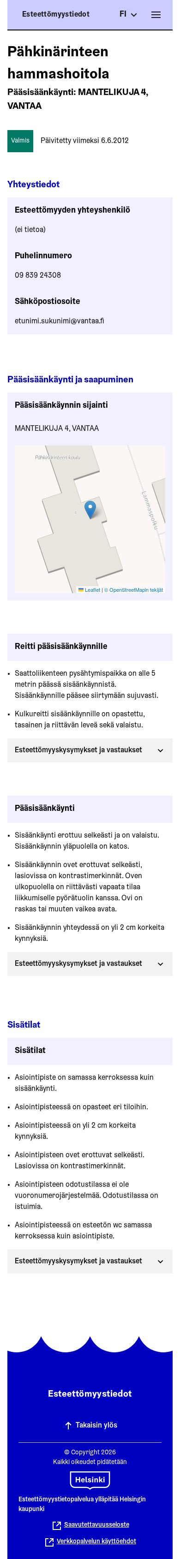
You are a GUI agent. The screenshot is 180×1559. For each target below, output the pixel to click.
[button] (90, 509)
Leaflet (92, 589)
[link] (90, 1542)
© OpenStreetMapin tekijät (133, 589)
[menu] (156, 14)
